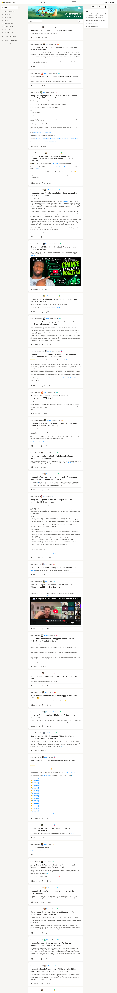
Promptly (65, 201)
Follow (93, 6)
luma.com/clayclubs (70, 772)
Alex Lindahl (54, 163)
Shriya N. (32, 570)
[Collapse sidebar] (19, 7)
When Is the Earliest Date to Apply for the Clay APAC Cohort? (54, 77)
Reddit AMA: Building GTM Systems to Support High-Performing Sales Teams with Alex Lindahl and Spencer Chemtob (52, 158)
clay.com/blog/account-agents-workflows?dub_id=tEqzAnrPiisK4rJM (59, 377)
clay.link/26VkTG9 (53, 175)
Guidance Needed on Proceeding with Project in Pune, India (53, 568)
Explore (102, 6)
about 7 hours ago (53, 73)
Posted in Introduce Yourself (36, 189)
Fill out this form (46, 775)
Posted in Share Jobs (34, 92)
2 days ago (50, 990)
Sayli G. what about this (39, 848)
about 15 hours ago (53, 295)
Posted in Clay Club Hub (35, 27)
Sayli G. (34, 644)
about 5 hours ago (52, 44)
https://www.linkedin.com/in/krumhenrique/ (41, 441)
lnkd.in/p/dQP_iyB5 (55, 307)
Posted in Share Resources (36, 243)
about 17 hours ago (54, 318)
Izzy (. (38, 644)
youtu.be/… (33, 255)
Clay (37, 168)
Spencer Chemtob (64, 167)
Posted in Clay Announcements (37, 152)
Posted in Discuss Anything (36, 44)
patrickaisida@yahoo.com (72, 463)
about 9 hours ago (51, 92)
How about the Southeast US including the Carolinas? (51, 30)
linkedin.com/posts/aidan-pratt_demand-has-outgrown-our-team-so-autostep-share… (56, 138)
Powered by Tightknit (10, 43)
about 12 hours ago (55, 152)
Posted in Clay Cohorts (35, 73)
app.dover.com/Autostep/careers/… (42, 132)
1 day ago (55, 473)
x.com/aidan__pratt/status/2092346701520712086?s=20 (46, 142)
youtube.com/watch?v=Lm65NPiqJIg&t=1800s (42, 595)
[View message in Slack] (58, 27)
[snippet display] (80, 21)
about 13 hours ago (54, 189)
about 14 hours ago (54, 243)
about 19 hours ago (51, 392)
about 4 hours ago (52, 27)
